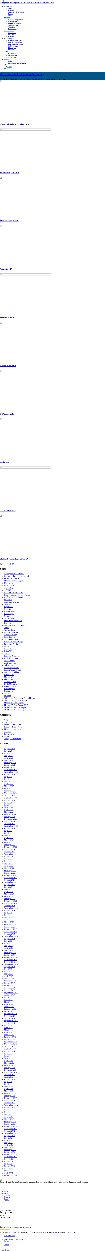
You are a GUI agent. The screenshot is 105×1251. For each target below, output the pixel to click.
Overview (8, 609)
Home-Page (9, 611)
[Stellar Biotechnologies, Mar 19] (25, 516)
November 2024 (10, 793)
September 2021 (11, 882)
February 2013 (10, 1121)
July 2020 (8, 913)
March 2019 (9, 950)
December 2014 (10, 1070)
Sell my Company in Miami (15, 700)
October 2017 (9, 990)
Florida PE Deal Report (14, 703)
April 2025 (8, 784)
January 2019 (9, 955)
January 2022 (9, 873)
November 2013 (10, 1100)
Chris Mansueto (10, 684)
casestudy (8, 722)
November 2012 (10, 1128)
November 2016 (10, 1016)
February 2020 (10, 924)
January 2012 (9, 1152)
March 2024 (9, 812)
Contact (7, 693)
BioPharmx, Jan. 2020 (9, 172)
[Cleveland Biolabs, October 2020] (25, 82)
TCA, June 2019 (7, 414)
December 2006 (10, 1175)
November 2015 (10, 1044)
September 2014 (11, 1077)
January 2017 (9, 1011)
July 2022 (8, 859)
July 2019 (8, 941)
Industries (8, 599)
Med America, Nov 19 (9, 221)
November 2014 (10, 1072)
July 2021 (8, 887)
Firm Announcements (13, 620)
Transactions (9, 630)
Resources (8, 691)
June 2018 (8, 971)
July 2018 (8, 969)
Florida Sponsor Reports (14, 581)
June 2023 (8, 833)
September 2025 (11, 772)
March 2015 (9, 1063)
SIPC (68, 1232)
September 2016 (11, 1020)
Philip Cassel (9, 679)
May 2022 (8, 863)
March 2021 (9, 894)
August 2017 (9, 995)
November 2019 (10, 931)
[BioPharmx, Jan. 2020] (25, 130)
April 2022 (8, 866)
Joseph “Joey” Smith (12, 670)
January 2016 (9, 1039)
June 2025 (8, 779)
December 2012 (10, 1126)
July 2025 (8, 777)
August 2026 (9, 748)
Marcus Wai (9, 677)
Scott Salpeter (10, 663)
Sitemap (7, 696)
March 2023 (9, 840)
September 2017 (11, 992)
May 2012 (8, 1142)
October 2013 (9, 1103)
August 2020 (9, 910)
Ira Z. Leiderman (11, 658)
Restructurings (10, 674)
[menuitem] (54, 11)
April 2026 (8, 758)
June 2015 (8, 1056)
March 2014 (9, 1091)
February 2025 (10, 788)
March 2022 (9, 868)
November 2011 (10, 1157)
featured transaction (12, 724)
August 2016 (9, 1023)
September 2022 (11, 854)
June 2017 (8, 999)
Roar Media (55, 1232)
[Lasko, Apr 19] (25, 420)
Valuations (8, 665)
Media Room (9, 660)
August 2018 (9, 967)
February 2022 (10, 870)
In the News (9, 623)
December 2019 (10, 929)
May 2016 (8, 1030)
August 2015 (9, 1051)
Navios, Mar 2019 (7, 510)
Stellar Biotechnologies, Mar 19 (14, 559)
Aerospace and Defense (14, 574)
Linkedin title (9, 585)
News (6, 616)
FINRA (74, 1232)
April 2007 (8, 1173)
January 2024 (9, 816)
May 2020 (8, 917)
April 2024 (8, 809)
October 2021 (9, 880)
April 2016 (8, 1032)
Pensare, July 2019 (8, 317)
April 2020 (8, 920)
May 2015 (8, 1058)
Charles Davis (10, 681)
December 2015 (10, 1042)
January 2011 (9, 1166)
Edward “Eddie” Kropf (13, 642)
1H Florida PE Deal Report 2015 (17, 710)
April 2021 (8, 891)
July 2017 (8, 997)
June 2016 (8, 1028)
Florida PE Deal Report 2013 (16, 705)
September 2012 (11, 1133)
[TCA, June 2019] (25, 371)
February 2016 (10, 1037)
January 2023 (9, 845)
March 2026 (9, 760)
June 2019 (8, 943)
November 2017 (10, 988)
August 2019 (9, 938)
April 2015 (8, 1060)
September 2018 (11, 964)
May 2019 (8, 945)
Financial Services (11, 578)
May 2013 (8, 1114)
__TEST (7, 590)
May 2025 (8, 781)
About (6, 1193)
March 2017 (9, 1006)
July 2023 (8, 830)
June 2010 (8, 1168)
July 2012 (8, 1138)
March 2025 (9, 786)
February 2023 (10, 842)
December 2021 (10, 875)
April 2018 (8, 976)
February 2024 (10, 814)
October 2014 (9, 1074)
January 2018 (9, 983)
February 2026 (10, 762)
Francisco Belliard (11, 644)
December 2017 (10, 985)
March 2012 (9, 1147)
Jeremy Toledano (11, 632)
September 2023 (11, 826)
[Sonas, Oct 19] (25, 226)
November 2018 (10, 959)
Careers (7, 653)
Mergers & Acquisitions (14, 625)
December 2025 (10, 767)
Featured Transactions (13, 727)
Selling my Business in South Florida (19, 698)
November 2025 (10, 769)
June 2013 (8, 1112)
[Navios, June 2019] (25, 323)
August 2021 (9, 884)
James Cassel (9, 646)
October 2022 (9, 852)
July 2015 (8, 1053)
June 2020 (8, 915)
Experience (8, 606)
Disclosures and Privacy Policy (17, 595)
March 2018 (9, 978)
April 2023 (8, 838)
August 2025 (9, 774)
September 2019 (11, 936)
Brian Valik (9, 651)
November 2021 (10, 877)
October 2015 (9, 1046)
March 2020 (9, 922)
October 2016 (9, 1018)
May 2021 (8, 889)
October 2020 (9, 906)
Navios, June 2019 (8, 366)
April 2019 (8, 948)
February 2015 (10, 1065)
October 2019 (9, 934)
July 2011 (8, 1164)
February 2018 (10, 981)
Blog (6, 720)
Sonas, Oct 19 (6, 269)
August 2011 (9, 1161)
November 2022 (10, 849)
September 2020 (11, 908)
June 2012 (8, 1140)
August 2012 (9, 1135)
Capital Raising (10, 635)
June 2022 (8, 861)
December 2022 (10, 847)
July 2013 (8, 1110)
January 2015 (9, 1067)
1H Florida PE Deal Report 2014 (17, 707)
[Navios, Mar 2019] (25, 468)
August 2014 (9, 1079)
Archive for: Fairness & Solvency (22, 74)
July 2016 (8, 1025)
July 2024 (8, 802)
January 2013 (9, 1124)
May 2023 (8, 835)
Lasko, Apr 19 (6, 462)
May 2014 (8, 1086)
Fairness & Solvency (12, 656)
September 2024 (11, 798)
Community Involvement (14, 639)
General (7, 731)
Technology (9, 588)
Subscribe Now (5, 1229)
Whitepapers (9, 689)
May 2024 (8, 807)
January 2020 (9, 927)
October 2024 (9, 795)
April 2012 (8, 1145)
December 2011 (10, 1154)
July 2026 (8, 751)
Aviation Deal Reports (13, 592)
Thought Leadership (12, 738)
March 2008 (9, 1171)
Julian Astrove (10, 649)
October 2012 (9, 1131)
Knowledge (9, 613)
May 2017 (8, 1002)
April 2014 (8, 1089)
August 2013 (9, 1107)
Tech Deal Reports (11, 602)
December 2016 (10, 1013)
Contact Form (10, 618)
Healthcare (8, 583)
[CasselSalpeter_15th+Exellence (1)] (27, 3)
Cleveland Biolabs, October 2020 (14, 124)
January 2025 (9, 791)
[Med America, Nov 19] (25, 178)
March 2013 (9, 1119)
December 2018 (10, 957)
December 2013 (10, 1098)
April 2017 (8, 1004)
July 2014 (8, 1081)
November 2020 (10, 903)
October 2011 (9, 1159)
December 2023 (10, 819)
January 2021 (9, 899)
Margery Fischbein (12, 672)
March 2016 (9, 1035)
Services (7, 604)
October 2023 (9, 823)
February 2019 (10, 952)
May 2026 (8, 755)
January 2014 (9, 1096)
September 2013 (11, 1105)
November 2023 (10, 821)
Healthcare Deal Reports (14, 597)
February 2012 (10, 1150)
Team (6, 628)
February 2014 (10, 1093)
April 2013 (8, 1117)
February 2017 (10, 1009)
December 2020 (10, 901)
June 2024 (8, 805)
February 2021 (10, 896)
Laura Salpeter (10, 686)
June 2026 (8, 753)
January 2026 (9, 765)
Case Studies (9, 637)
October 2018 (9, 962)
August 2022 (9, 856)
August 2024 (9, 800)
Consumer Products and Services (17, 576)
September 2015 (11, 1049)
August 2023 (9, 828)
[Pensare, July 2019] (25, 275)
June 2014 (8, 1084)
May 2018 (8, 974)
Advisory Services (11, 667)
